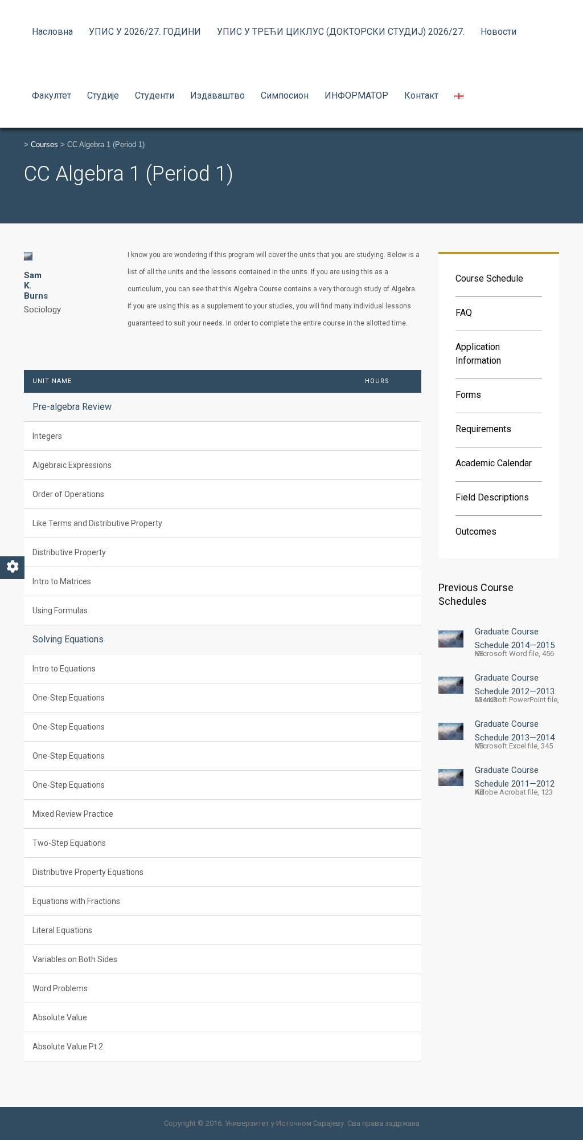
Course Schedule (489, 278)
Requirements (483, 429)
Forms (468, 394)
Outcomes (475, 531)
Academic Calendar (493, 463)
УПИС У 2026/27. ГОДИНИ (145, 31)
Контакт (421, 95)
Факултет (51, 95)
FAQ (463, 312)
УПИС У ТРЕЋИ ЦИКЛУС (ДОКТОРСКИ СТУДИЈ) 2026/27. (341, 31)
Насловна (52, 31)
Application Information (478, 353)
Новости (498, 31)
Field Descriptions (492, 497)
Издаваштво (217, 95)
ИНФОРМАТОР (356, 95)
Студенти (154, 95)
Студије (103, 95)
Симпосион (285, 95)
